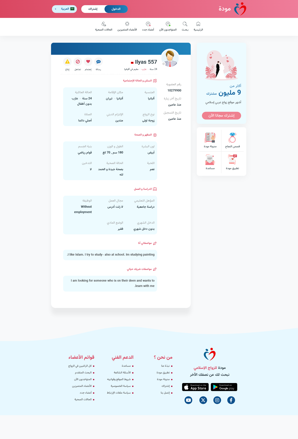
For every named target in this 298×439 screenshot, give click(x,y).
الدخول (116, 9)
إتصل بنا (165, 393)
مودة (225, 9)
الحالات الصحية (103, 30)
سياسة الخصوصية (121, 386)
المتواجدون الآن (168, 30)
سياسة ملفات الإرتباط (119, 393)
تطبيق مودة (232, 168)
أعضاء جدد (148, 30)
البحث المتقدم (83, 373)
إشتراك (92, 9)
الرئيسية (198, 30)
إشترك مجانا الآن (221, 116)
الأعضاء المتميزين (127, 30)
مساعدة (210, 168)
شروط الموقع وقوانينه (119, 379)
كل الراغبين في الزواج (80, 366)
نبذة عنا (165, 366)
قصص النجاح (232, 146)
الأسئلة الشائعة (122, 373)
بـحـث (185, 30)
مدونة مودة (210, 146)
